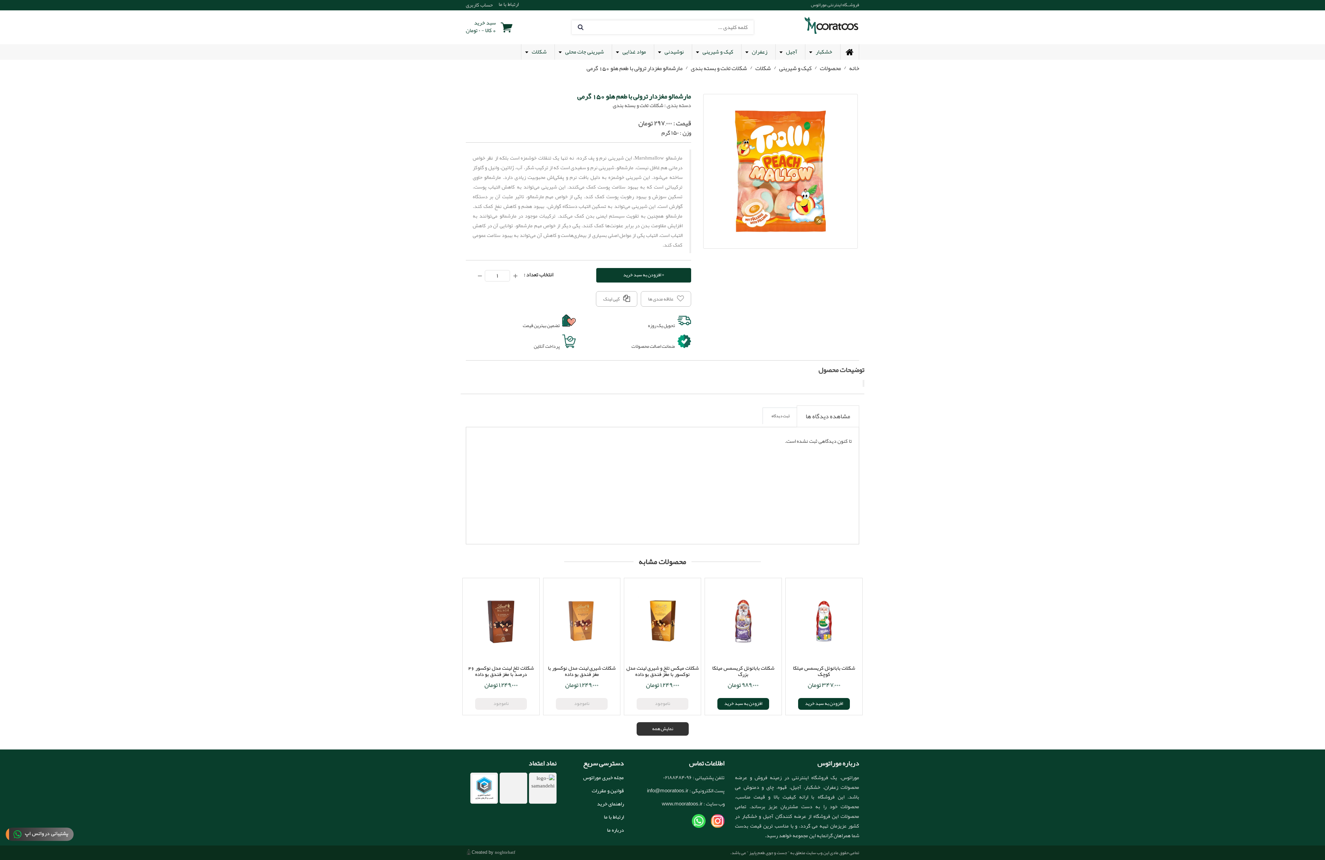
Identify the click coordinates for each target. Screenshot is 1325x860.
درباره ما (615, 830)
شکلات (539, 51)
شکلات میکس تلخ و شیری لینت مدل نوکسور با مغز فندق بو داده (662, 671)
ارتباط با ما (614, 817)
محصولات (830, 68)
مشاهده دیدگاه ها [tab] (828, 416)
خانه (854, 68)
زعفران (759, 51)
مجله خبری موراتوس (603, 777)
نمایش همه (662, 728)
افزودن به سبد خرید (743, 703)
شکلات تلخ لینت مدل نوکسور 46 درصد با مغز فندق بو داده (501, 671)
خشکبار (824, 51)
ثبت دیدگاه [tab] (781, 416)
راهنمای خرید (610, 804)
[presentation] (827, 416)
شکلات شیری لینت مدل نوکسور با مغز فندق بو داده (582, 671)
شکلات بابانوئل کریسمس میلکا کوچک (824, 671)
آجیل (791, 51)
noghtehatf (505, 852)
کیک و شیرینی (718, 51)
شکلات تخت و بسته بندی (719, 68)
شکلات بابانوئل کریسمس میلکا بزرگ (743, 671)
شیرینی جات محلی (584, 51)
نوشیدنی (674, 51)
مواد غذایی (634, 51)
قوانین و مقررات (608, 790)
